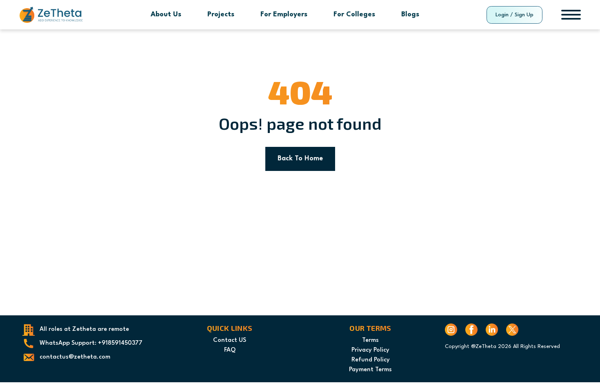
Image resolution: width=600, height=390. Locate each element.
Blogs (410, 14)
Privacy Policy (370, 350)
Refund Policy (370, 360)
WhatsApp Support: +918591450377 (91, 343)
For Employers (283, 14)
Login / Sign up (514, 15)
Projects (220, 14)
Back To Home (300, 158)
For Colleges (354, 14)
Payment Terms (370, 370)
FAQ (230, 350)
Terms (370, 340)
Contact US (229, 340)
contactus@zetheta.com (75, 357)
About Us (166, 14)
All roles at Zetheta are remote (84, 329)
